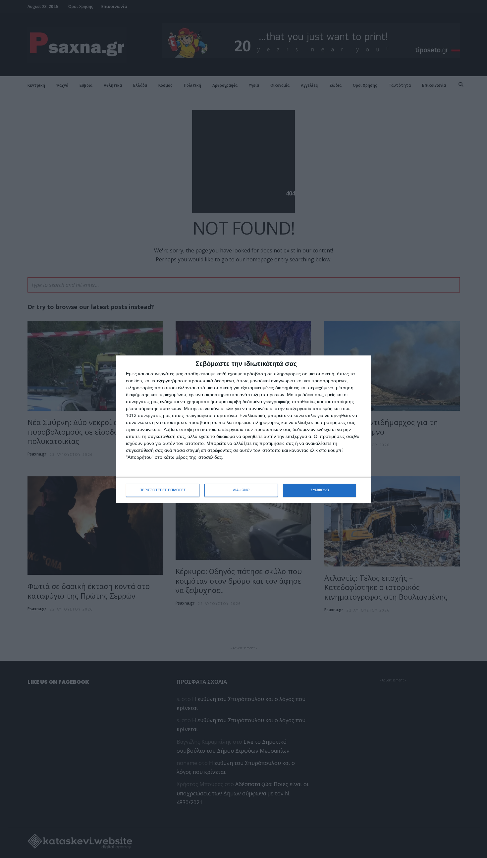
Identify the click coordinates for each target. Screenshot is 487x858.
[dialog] (243, 429)
